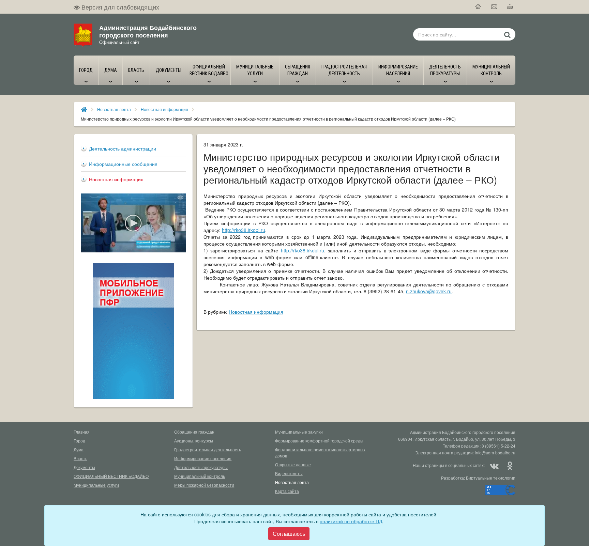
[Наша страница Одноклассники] (509, 465)
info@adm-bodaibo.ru (495, 452)
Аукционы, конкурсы (193, 440)
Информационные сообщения (123, 163)
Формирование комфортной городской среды (319, 440)
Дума (79, 449)
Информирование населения (202, 458)
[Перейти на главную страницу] (478, 7)
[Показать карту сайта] (510, 7)
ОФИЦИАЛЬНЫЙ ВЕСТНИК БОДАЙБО (111, 476)
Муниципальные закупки (299, 432)
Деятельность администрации (122, 148)
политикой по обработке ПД (351, 521)
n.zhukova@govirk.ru (429, 291)
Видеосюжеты (289, 473)
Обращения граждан (194, 432)
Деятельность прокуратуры (201, 467)
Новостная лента (114, 109)
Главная (82, 432)
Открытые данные (293, 464)
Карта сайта (287, 491)
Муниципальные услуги (96, 485)
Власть (80, 458)
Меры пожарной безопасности (204, 485)
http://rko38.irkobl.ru (243, 230)
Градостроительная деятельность (207, 449)
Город (79, 440)
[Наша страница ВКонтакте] (494, 465)
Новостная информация (164, 109)
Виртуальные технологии (490, 478)
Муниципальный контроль (199, 476)
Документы (84, 467)
